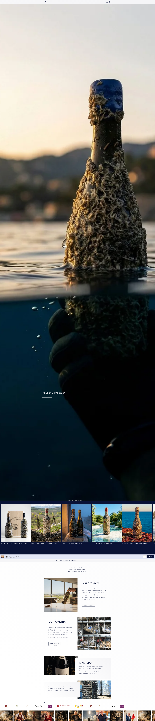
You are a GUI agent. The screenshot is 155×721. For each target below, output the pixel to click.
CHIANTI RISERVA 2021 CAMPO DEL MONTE (102, 543)
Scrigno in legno (8, 556)
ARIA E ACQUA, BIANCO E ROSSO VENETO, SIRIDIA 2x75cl (15, 543)
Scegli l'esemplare (54, 643)
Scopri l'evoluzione (88, 605)
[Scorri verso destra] (80, 552)
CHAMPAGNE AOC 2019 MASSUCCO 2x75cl (72, 543)
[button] (77, 560)
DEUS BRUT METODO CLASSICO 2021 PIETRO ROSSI (134, 543)
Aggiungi (150, 556)
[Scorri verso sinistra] (75, 552)
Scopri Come (47, 398)
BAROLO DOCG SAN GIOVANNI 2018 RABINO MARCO (44, 543)
